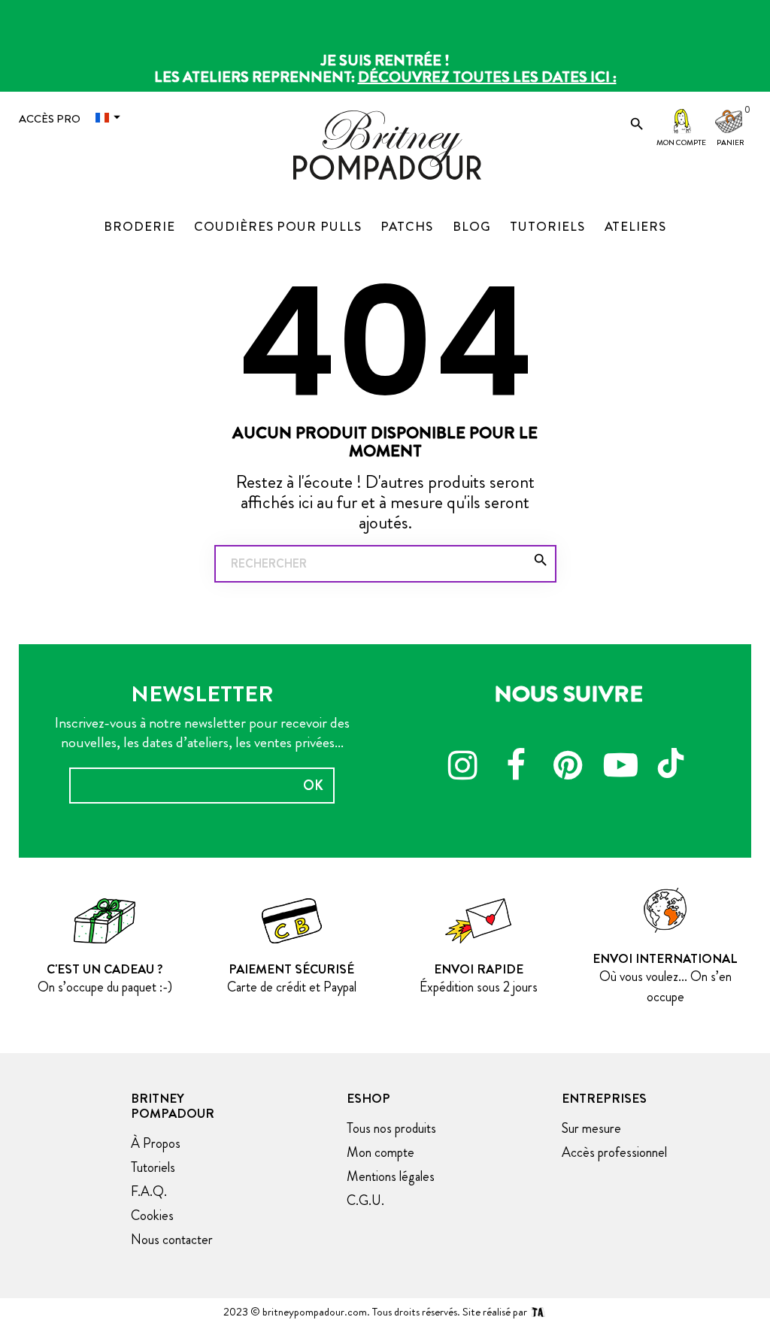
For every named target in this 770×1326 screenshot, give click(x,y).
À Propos (155, 1143)
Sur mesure (591, 1128)
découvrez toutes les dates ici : (487, 77)
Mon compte (681, 142)
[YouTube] (621, 767)
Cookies (152, 1215)
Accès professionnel (614, 1152)
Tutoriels (153, 1167)
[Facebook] (516, 767)
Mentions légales (391, 1176)
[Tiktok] (674, 756)
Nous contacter (172, 1239)
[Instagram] (463, 767)
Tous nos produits (391, 1128)
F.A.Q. (149, 1191)
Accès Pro (49, 118)
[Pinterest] (568, 767)
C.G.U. (365, 1200)
